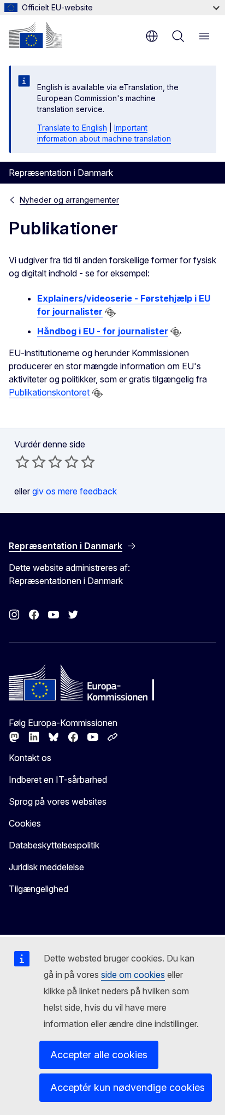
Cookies (25, 823)
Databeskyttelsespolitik (54, 845)
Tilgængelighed (38, 888)
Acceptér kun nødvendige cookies (127, 1087)
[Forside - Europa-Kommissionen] (35, 35)
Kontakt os (30, 757)
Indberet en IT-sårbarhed (58, 779)
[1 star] (22, 462)
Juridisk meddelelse (46, 867)
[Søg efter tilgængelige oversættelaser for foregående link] (110, 312)
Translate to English (72, 127)
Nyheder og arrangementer (69, 199)
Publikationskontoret (49, 392)
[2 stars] (30, 462)
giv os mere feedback (74, 491)
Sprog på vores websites (57, 801)
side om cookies (133, 974)
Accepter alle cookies (98, 1054)
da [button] (152, 36)
